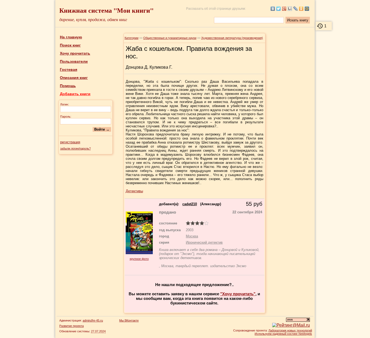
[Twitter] (278, 8)
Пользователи (74, 61)
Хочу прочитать (75, 53)
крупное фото (139, 258)
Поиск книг (70, 45)
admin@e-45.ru (93, 320)
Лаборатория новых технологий (290, 330)
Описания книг (74, 77)
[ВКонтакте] (273, 8)
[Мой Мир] (307, 8)
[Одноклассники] (301, 8)
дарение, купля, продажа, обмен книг (93, 19)
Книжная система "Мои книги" (106, 10)
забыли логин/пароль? (75, 148)
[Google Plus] (284, 8)
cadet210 (189, 204)
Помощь (68, 86)
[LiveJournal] (295, 8)
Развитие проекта (71, 325)
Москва (192, 236)
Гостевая (68, 69)
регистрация (70, 142)
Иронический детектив (204, 242)
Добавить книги (75, 94)
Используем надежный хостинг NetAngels (283, 333)
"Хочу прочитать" (237, 293)
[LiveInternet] (290, 8)
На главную (71, 37)
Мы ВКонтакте (129, 320)
